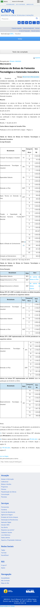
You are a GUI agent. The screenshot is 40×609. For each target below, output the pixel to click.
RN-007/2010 (27, 77)
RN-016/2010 (5, 63)
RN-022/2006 (35, 77)
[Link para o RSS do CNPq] (38, 22)
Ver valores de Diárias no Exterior (35, 285)
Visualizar (18, 34)
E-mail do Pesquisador (24, 31)
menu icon (38, 1)
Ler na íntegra (4, 456)
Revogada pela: (10, 61)
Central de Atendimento (28, 28)
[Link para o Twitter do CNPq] (30, 22)
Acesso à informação (17, 1)
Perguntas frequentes (17, 28)
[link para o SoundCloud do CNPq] (22, 22)
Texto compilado (20, 52)
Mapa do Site (30, 4)
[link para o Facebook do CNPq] (26, 22)
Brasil (6, 1)
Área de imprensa (35, 31)
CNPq (11, 34)
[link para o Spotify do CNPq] (34, 22)
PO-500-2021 (34, 439)
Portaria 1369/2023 (15, 61)
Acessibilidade (10, 4)
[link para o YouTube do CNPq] (19, 22)
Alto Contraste (20, 4)
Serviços (37, 28)
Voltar (20, 39)
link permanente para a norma (9, 458)
